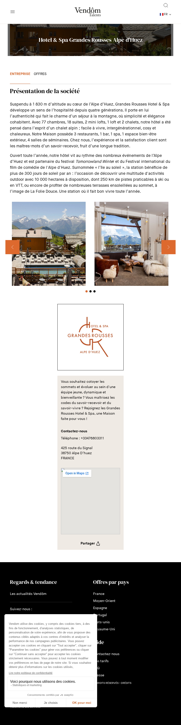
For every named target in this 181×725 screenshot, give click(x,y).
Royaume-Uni (104, 629)
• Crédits (125, 683)
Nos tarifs (101, 661)
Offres (40, 74)
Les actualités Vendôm (28, 594)
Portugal (100, 615)
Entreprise (20, 74)
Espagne (100, 608)
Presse (98, 675)
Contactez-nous (106, 654)
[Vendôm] (87, 11)
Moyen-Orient (104, 601)
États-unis (101, 622)
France (98, 594)
